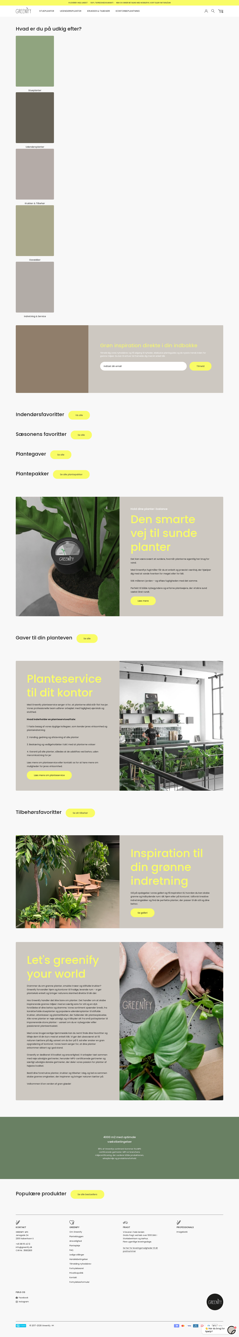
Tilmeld (200, 366)
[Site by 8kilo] (53, 1326)
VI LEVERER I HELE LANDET (78, 3)
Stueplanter (46, 11)
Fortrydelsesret (76, 1268)
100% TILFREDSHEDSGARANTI (101, 3)
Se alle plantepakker (71, 474)
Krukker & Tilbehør (98, 11)
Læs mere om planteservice (49, 775)
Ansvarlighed (75, 1241)
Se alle (81, 435)
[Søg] (213, 11)
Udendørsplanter (70, 11)
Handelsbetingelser (78, 1259)
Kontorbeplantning (128, 11)
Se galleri (142, 912)
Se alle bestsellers (87, 1194)
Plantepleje (74, 1245)
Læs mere (143, 600)
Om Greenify (75, 1232)
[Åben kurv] (220, 11)
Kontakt (73, 1277)
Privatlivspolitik (76, 1273)
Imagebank (182, 1232)
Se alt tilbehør (80, 813)
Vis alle (79, 415)
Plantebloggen (76, 1236)
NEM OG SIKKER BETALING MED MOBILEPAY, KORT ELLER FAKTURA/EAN (143, 3)
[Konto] (206, 11)
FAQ (71, 1250)
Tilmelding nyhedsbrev (80, 1263)
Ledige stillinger (76, 1254)
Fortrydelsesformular (79, 1282)
